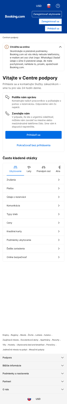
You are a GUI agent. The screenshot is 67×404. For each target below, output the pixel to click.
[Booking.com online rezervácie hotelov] (15, 16)
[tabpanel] (33, 218)
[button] (33, 46)
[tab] (15, 169)
